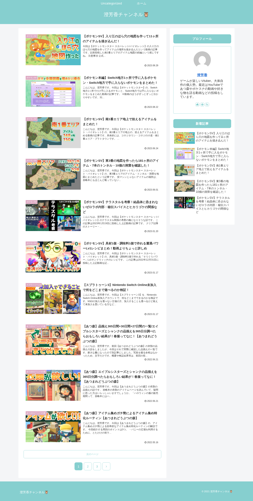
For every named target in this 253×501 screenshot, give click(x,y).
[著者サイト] (197, 104)
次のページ (92, 454)
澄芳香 (202, 75)
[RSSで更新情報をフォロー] (207, 104)
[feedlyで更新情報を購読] (202, 104)
